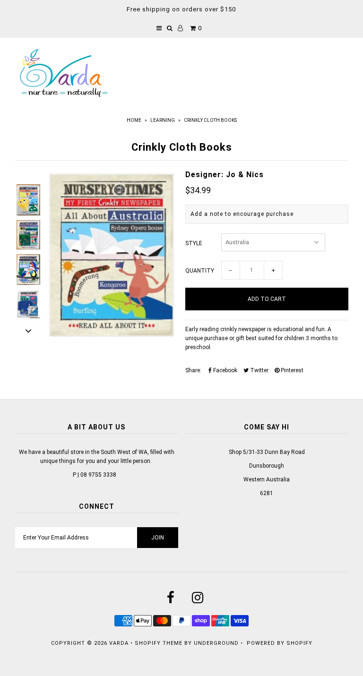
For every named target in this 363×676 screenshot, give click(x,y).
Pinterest (291, 370)
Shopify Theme (158, 643)
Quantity (199, 270)
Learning (162, 120)
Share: (193, 370)
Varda (119, 643)
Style (193, 243)
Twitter (258, 370)
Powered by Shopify (279, 643)
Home (134, 120)
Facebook (224, 370)
